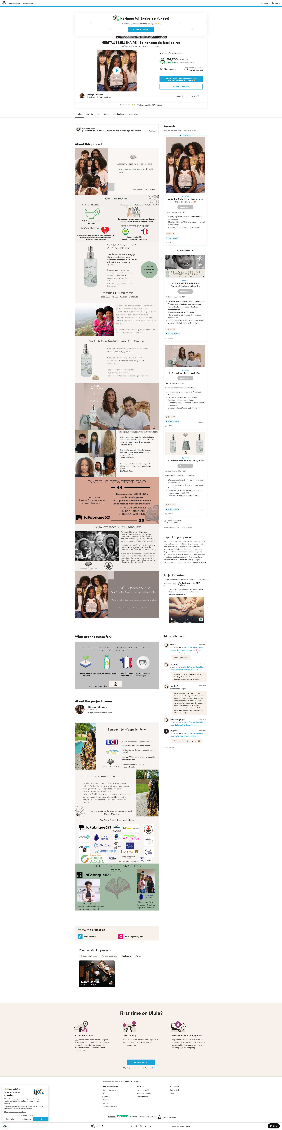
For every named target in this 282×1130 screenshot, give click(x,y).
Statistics (105, 1100)
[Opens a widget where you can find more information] (274, 1126)
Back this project (141, 1062)
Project (79, 114)
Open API (105, 1103)
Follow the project (141, 29)
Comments (135, 114)
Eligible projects (142, 1096)
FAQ (97, 114)
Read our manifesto (169, 1117)
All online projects (181, 87)
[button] (5, 1126)
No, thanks (10, 1119)
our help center (153, 1068)
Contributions (119, 114)
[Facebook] (131, 1126)
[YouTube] (150, 1126)
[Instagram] (141, 1126)
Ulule (76, 1040)
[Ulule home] (107, 1126)
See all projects (28, 3)
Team (172, 1093)
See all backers (169, 748)
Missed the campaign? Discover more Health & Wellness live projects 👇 (181, 79)
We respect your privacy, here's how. (15, 1112)
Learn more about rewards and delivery (178, 527)
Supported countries (144, 1093)
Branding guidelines (109, 1106)
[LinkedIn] (145, 1126)
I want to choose (25, 1119)
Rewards (89, 114)
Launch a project (15, 3)
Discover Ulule (175, 1090)
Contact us (106, 1096)
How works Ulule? (143, 1090)
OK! (40, 1119)
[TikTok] (136, 1126)
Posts (106, 114)
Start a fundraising (109, 1090)
